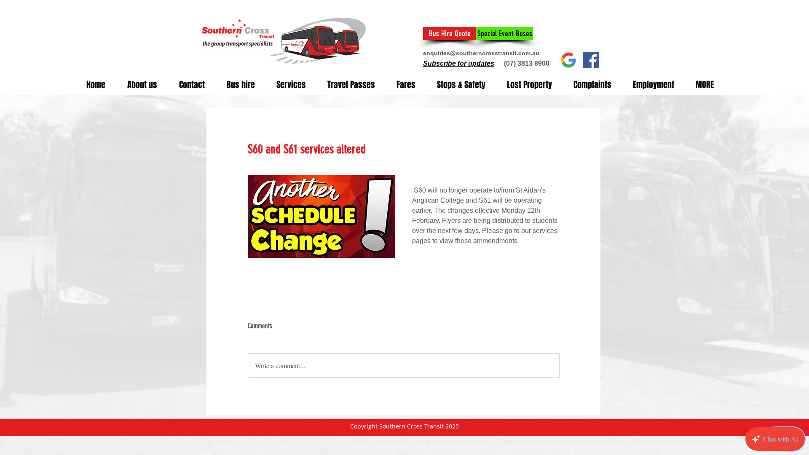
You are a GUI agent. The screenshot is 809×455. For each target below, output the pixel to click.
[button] (458, 63)
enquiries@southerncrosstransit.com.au (481, 53)
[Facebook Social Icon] (591, 60)
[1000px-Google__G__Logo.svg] (568, 60)
